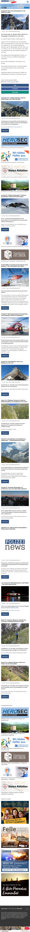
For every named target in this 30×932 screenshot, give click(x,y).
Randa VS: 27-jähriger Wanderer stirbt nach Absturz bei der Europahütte (13, 663)
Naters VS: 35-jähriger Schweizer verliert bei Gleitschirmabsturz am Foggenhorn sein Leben (14, 401)
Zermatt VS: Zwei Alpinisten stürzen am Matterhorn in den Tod (12, 362)
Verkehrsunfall (14, 607)
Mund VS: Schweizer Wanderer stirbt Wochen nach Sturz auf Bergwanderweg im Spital (13, 620)
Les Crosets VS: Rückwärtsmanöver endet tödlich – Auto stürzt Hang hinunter (15, 583)
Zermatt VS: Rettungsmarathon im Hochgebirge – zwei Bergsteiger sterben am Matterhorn (14, 314)
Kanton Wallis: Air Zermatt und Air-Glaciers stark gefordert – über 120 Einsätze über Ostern (14, 265)
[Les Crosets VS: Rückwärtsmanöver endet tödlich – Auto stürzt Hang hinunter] (15, 594)
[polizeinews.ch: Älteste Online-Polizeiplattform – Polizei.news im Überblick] (15, 544)
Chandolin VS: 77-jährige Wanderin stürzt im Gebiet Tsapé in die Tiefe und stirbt (13, 98)
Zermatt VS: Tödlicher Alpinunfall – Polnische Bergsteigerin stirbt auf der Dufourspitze (13, 196)
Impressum (4, 908)
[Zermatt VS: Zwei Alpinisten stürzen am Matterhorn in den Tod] (15, 372)
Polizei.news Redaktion (14, 31)
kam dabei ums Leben (14, 610)
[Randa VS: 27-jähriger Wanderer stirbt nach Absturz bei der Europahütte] (15, 673)
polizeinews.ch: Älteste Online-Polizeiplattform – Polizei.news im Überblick (14, 528)
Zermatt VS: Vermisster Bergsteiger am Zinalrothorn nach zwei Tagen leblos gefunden (14, 488)
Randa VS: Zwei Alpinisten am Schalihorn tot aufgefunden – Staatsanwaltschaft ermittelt (13, 439)
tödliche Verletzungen (15, 126)
